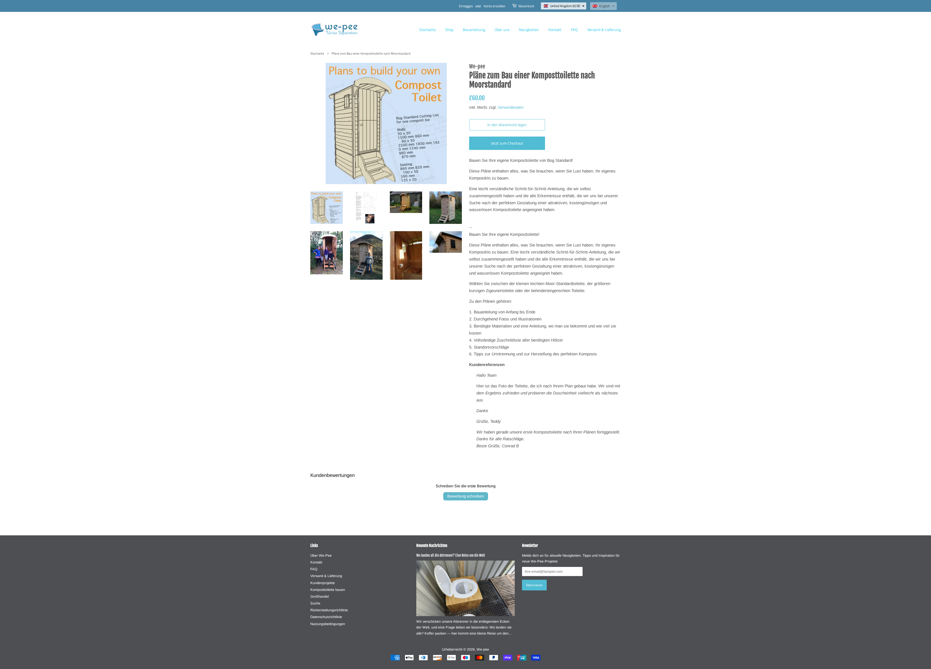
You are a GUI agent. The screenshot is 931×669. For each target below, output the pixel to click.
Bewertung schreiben (465, 496)
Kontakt (555, 30)
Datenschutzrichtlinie (326, 617)
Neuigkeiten (529, 30)
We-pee (483, 649)
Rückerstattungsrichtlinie (329, 610)
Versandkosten (510, 107)
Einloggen (466, 5)
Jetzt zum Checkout (507, 143)
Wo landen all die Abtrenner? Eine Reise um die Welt (450, 555)
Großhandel (319, 596)
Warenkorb (526, 5)
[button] (563, 5)
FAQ (574, 30)
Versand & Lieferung (604, 30)
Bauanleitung (474, 30)
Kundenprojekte (322, 583)
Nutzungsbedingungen (327, 624)
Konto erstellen (495, 5)
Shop (449, 30)
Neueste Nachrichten (431, 545)
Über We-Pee (321, 555)
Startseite (427, 30)
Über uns (502, 30)
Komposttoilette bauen (327, 590)
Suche (315, 603)
